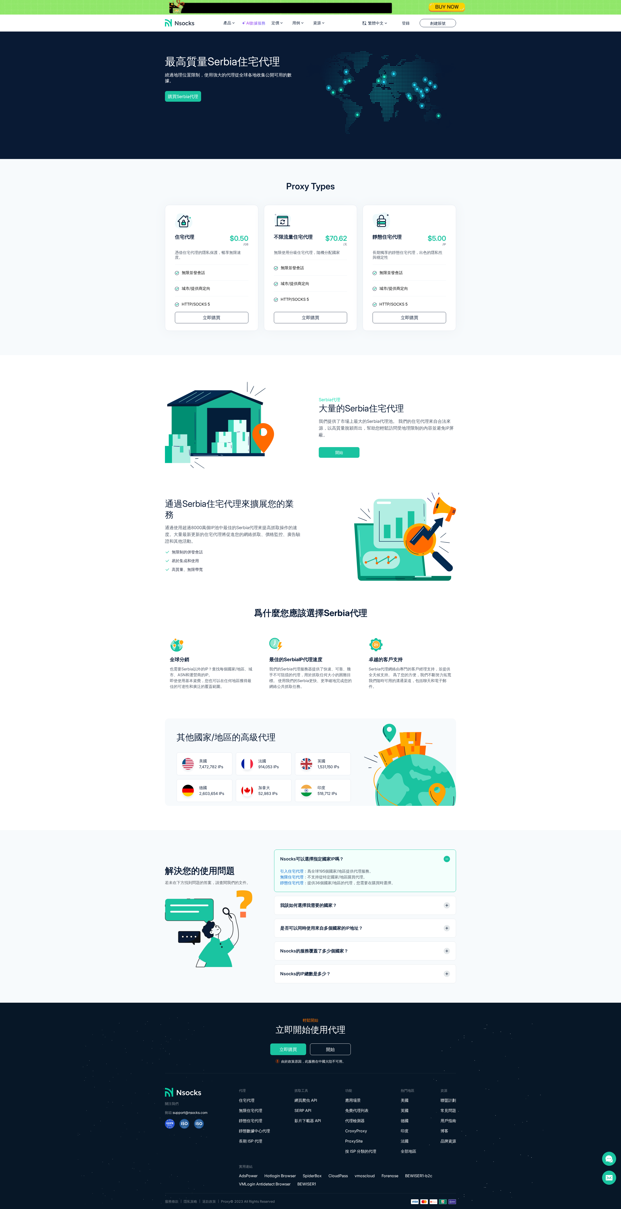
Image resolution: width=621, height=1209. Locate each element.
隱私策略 (190, 1201)
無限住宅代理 (291, 877)
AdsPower (248, 1175)
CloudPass (338, 1175)
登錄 (406, 23)
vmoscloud (365, 1175)
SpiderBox (312, 1175)
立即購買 (211, 317)
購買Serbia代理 (183, 96)
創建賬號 (438, 23)
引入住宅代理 (291, 871)
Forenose (390, 1175)
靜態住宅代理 (291, 882)
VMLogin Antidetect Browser (265, 1184)
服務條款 (172, 1201)
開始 (339, 452)
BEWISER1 (306, 1184)
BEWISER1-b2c (418, 1175)
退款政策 (209, 1201)
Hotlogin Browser (280, 1175)
